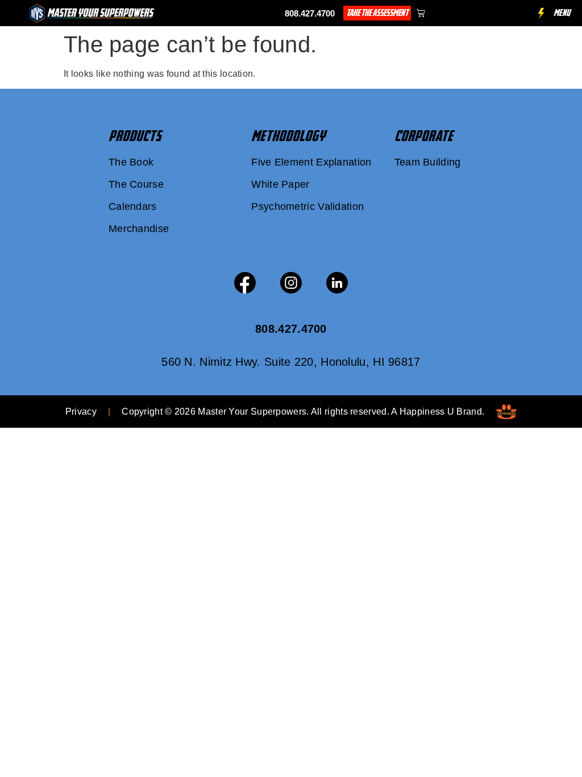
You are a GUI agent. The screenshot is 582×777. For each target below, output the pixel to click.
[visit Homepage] (91, 13)
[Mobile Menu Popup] (541, 13)
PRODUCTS (135, 136)
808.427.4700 (310, 13)
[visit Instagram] (291, 282)
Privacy (81, 411)
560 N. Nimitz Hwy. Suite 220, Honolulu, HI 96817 (290, 362)
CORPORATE (423, 136)
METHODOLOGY (288, 136)
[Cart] (421, 13)
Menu (562, 12)
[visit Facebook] (245, 282)
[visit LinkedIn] (337, 282)
